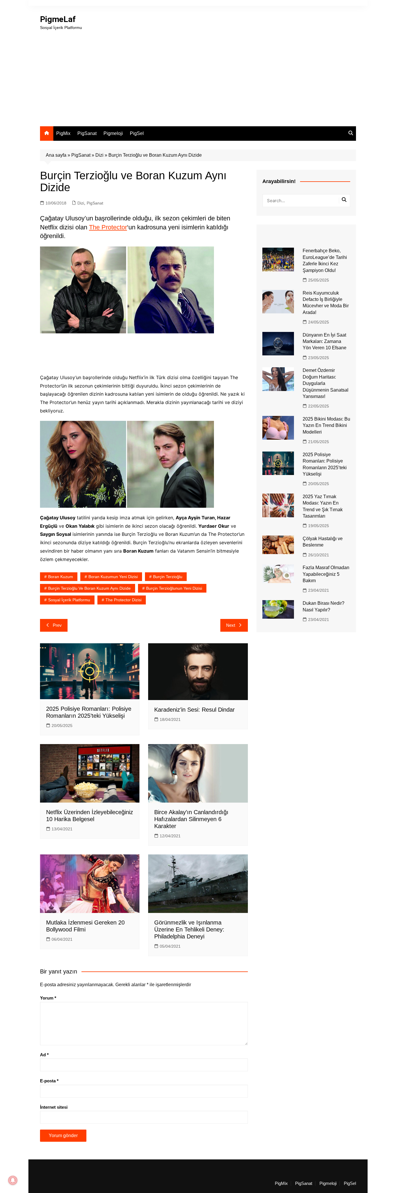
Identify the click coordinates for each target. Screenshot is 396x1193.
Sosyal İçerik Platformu (69, 600)
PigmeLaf (58, 19)
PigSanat (87, 133)
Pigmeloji (113, 133)
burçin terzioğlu (167, 576)
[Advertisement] (198, 74)
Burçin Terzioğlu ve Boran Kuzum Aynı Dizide (89, 588)
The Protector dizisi (123, 600)
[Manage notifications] (12, 1180)
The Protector (108, 227)
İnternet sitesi (54, 1107)
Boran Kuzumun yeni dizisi (113, 576)
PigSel (137, 133)
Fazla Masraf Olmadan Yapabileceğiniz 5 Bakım (326, 574)
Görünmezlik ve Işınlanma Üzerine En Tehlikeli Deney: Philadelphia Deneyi (189, 929)
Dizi (99, 155)
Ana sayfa (56, 155)
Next (230, 625)
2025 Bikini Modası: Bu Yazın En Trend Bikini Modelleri (326, 425)
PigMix (63, 133)
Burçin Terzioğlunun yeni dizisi (174, 588)
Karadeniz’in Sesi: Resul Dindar (194, 709)
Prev (57, 625)
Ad (44, 1054)
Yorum (48, 997)
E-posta (49, 1080)
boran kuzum (60, 576)
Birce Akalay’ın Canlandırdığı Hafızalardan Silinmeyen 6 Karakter (191, 819)
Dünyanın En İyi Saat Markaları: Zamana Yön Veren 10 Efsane (324, 341)
